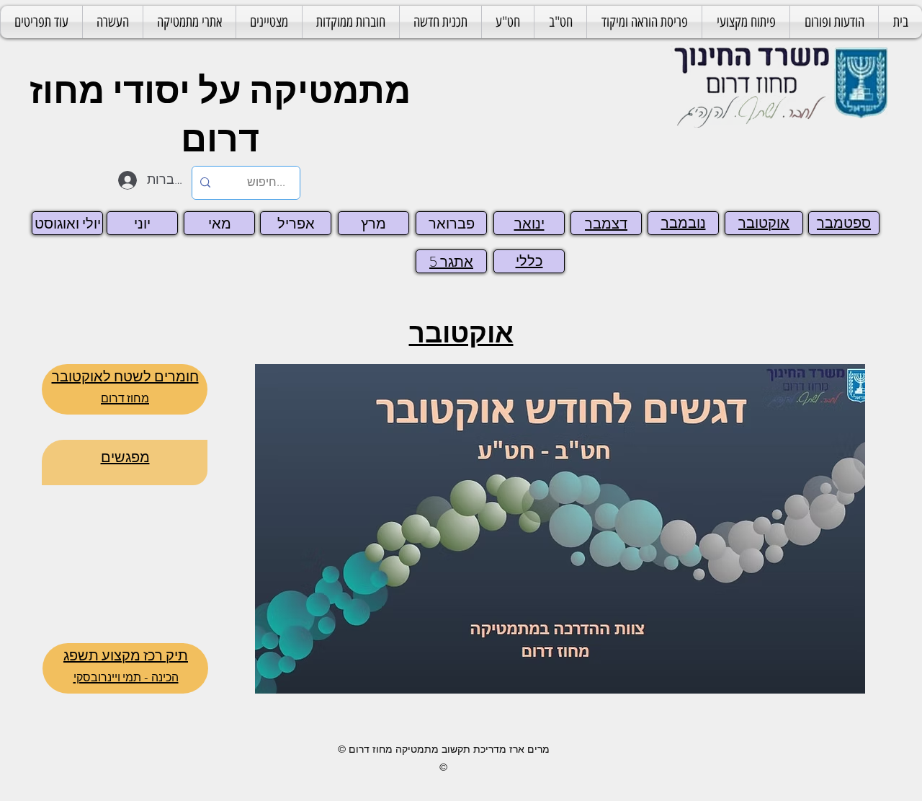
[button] (644, 22)
